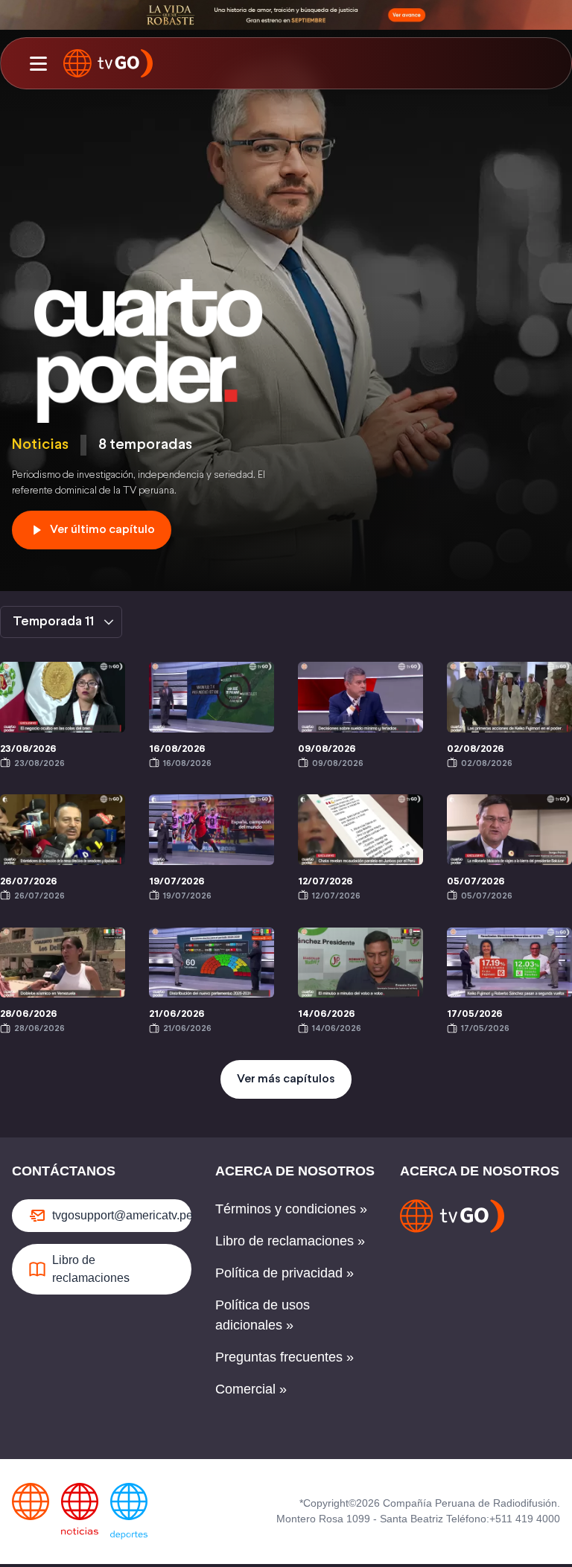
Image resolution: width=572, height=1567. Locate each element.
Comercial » (251, 1389)
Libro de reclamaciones (91, 1269)
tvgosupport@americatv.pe (121, 1215)
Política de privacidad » (284, 1273)
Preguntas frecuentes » (284, 1357)
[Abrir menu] (38, 63)
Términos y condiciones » (291, 1208)
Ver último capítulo (102, 529)
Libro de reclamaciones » (290, 1241)
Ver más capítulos (286, 1079)
